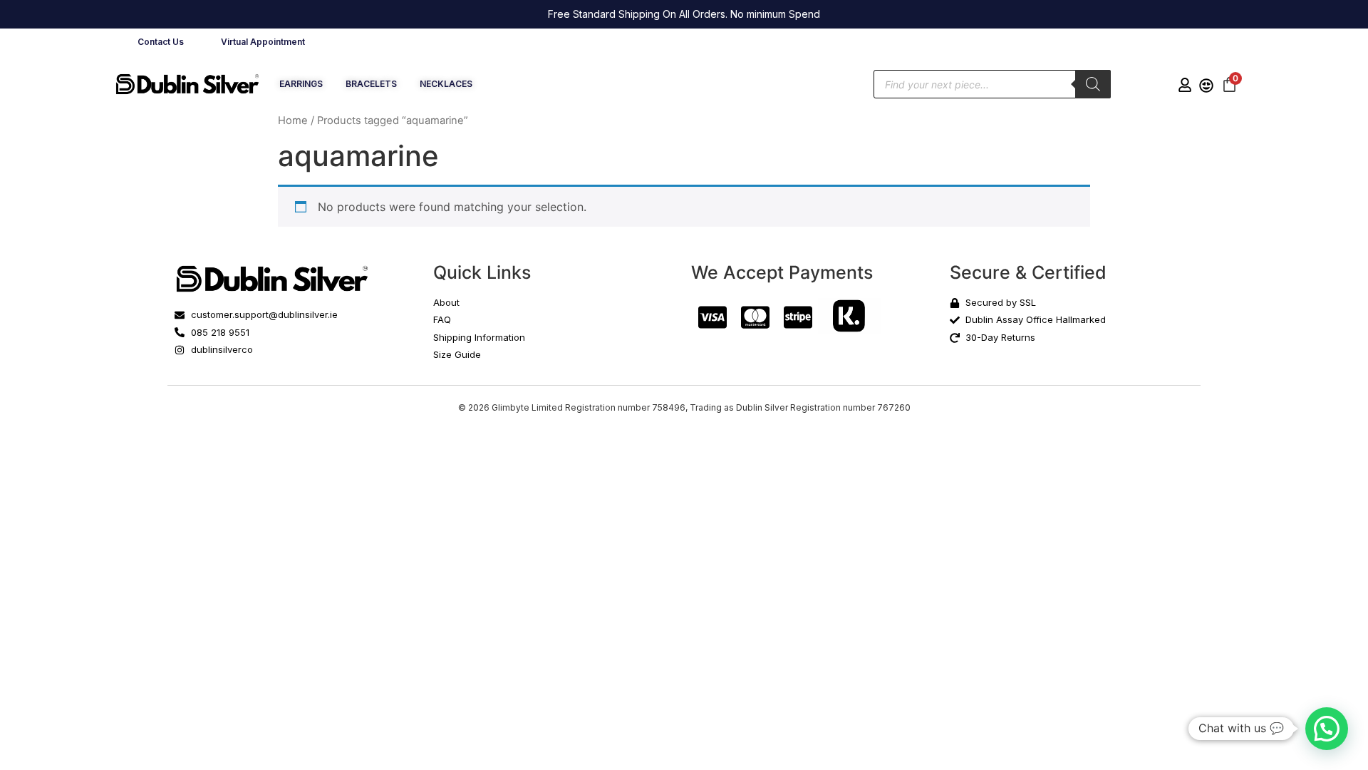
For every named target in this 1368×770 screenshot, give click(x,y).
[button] (1326, 728)
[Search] (1093, 84)
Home (293, 120)
